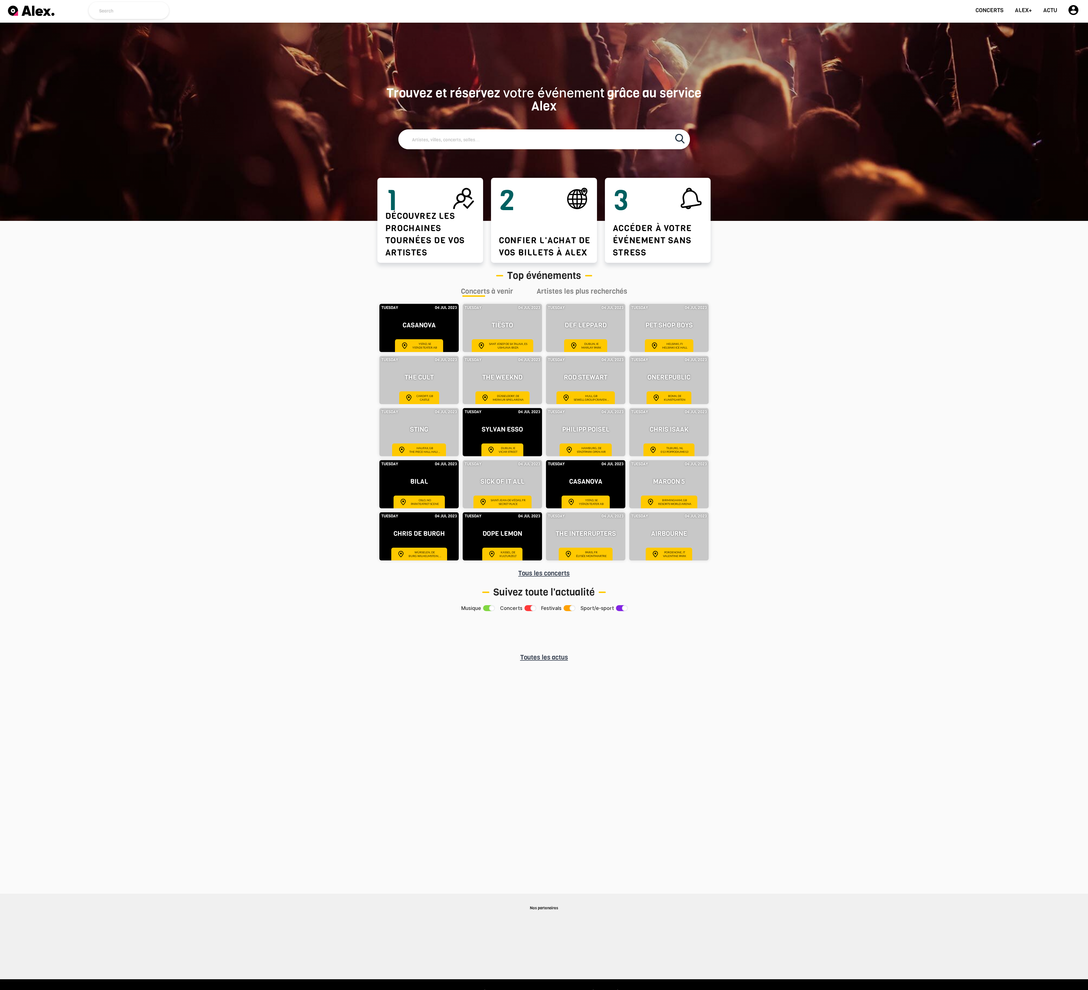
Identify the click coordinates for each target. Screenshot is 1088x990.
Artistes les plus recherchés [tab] (582, 292)
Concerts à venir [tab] (487, 292)
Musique (471, 608)
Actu (1050, 10)
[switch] (488, 608)
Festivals (551, 608)
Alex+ (1023, 10)
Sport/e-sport (597, 608)
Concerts (990, 10)
